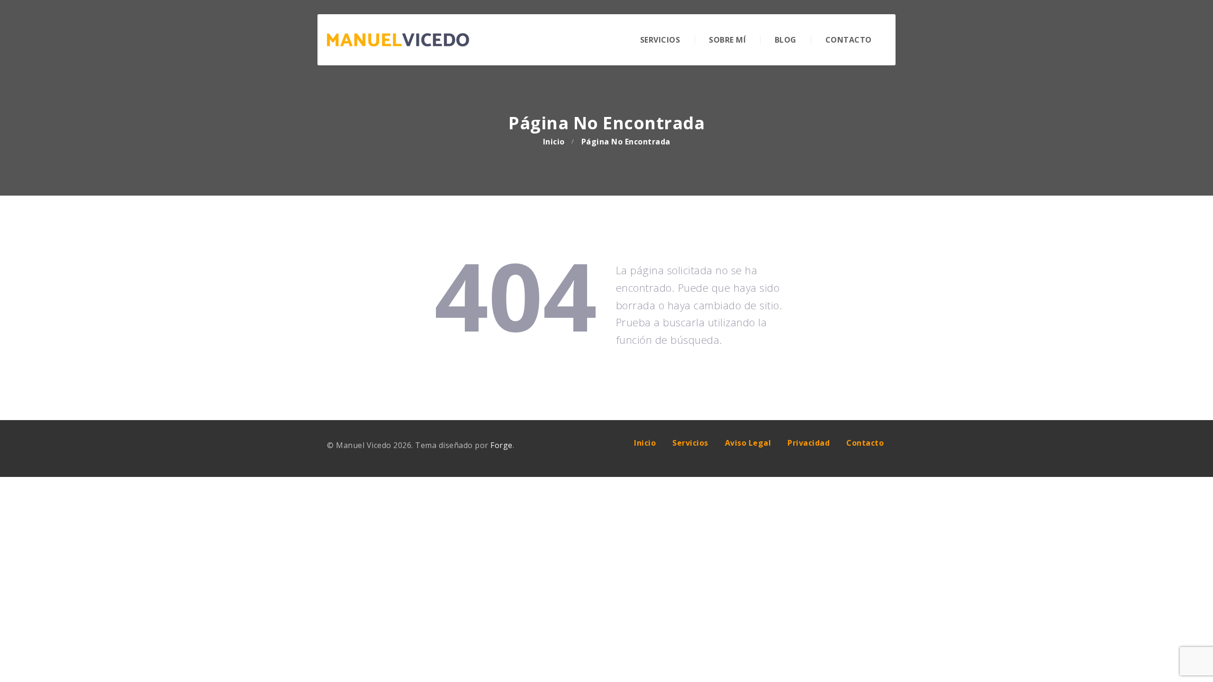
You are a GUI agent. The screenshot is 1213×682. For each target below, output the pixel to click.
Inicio (554, 141)
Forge (501, 445)
